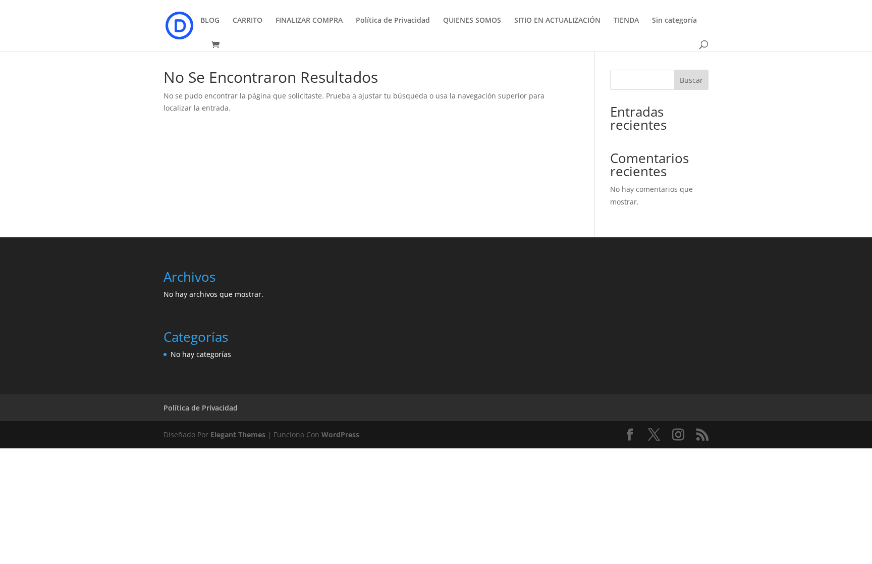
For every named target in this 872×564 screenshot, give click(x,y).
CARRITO (247, 21)
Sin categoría (674, 21)
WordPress (340, 434)
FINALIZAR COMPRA (309, 21)
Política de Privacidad (393, 21)
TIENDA (626, 21)
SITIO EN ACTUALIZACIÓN (557, 21)
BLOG (210, 21)
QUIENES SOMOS (472, 21)
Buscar (691, 80)
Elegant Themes (237, 434)
